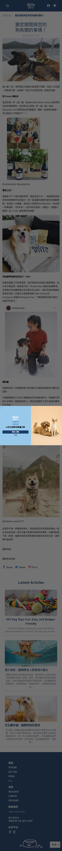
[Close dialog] (2, 408)
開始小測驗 (15, 432)
